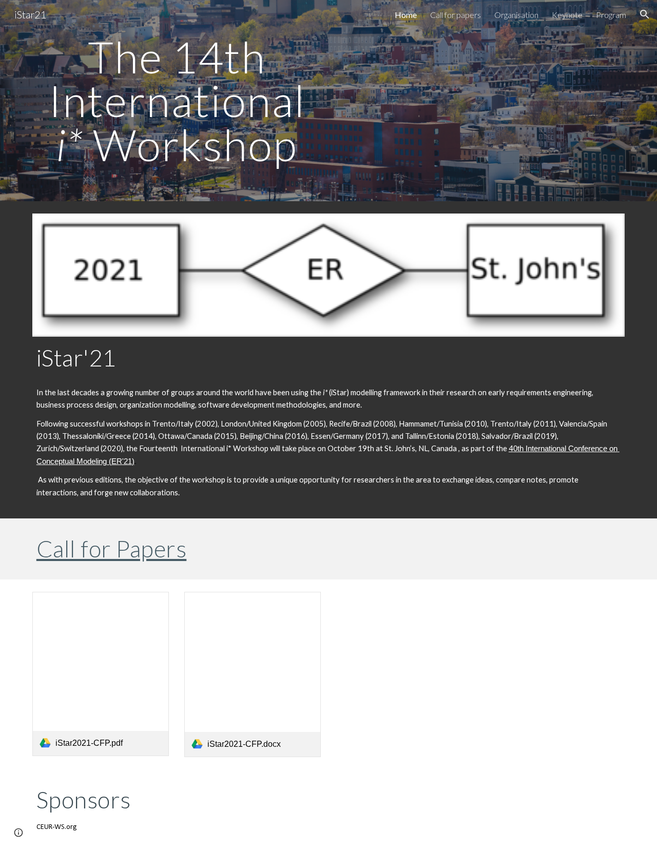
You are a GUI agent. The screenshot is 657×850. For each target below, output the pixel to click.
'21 (127, 461)
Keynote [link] (567, 15)
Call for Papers (111, 548)
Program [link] (611, 15)
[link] (100, 674)
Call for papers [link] (455, 15)
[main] (176, 100)
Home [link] (406, 15)
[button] (644, 14)
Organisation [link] (516, 15)
